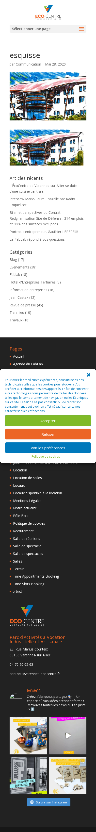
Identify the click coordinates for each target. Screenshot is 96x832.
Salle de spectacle (27, 546)
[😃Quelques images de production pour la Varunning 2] (67, 775)
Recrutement (23, 531)
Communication (28, 64)
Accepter (48, 420)
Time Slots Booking (28, 584)
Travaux (16, 320)
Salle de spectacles (28, 553)
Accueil (18, 356)
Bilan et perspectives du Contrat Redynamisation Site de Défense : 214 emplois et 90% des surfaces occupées (47, 218)
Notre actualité (25, 508)
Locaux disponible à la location (37, 493)
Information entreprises (28, 289)
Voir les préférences (48, 447)
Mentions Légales (27, 500)
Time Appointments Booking (36, 576)
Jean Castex (19, 297)
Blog (13, 259)
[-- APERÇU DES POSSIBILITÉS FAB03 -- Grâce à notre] (67, 735)
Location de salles (27, 477)
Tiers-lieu (17, 312)
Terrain (18, 568)
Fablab (15, 274)
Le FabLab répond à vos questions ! (38, 239)
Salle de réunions (26, 538)
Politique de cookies (46, 456)
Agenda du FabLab (28, 364)
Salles (17, 561)
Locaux (19, 485)
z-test (17, 591)
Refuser (48, 434)
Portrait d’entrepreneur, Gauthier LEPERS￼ (44, 231)
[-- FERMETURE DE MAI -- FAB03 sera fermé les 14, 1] (28, 775)
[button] (88, 374)
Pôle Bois (20, 515)
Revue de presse (23, 305)
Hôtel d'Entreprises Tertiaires (33, 282)
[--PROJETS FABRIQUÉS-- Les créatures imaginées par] (28, 735)
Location (20, 470)
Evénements (19, 267)
